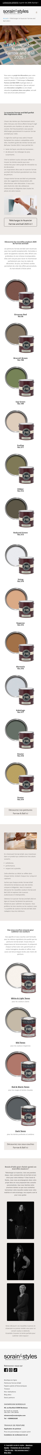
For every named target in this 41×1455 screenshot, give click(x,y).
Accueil (5, 18)
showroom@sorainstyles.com (14, 1415)
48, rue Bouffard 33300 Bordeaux (16, 1408)
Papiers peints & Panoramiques (15, 1386)
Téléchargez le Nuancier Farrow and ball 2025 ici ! (20, 222)
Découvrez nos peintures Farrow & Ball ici (20, 812)
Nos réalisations (10, 1392)
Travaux (7, 1389)
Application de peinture (12, 1429)
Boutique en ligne (10, 1380)
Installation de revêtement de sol (16, 1435)
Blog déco (7, 1395)
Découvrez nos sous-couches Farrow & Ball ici (20, 1146)
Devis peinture (9, 1397)
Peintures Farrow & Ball (12, 1383)
